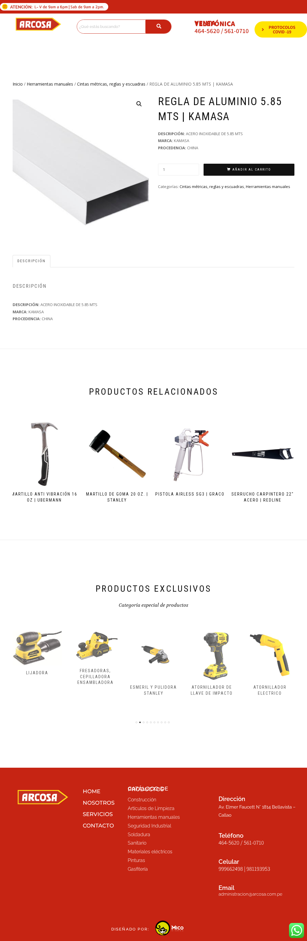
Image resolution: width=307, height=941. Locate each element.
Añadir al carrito (251, 170)
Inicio (18, 84)
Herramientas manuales (50, 84)
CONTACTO (98, 825)
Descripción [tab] (31, 261)
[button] (139, 104)
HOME (91, 791)
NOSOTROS (99, 803)
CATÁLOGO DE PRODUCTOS (148, 789)
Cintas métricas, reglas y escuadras (111, 84)
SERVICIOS (98, 814)
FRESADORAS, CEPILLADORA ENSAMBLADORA (95, 676)
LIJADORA (37, 672)
